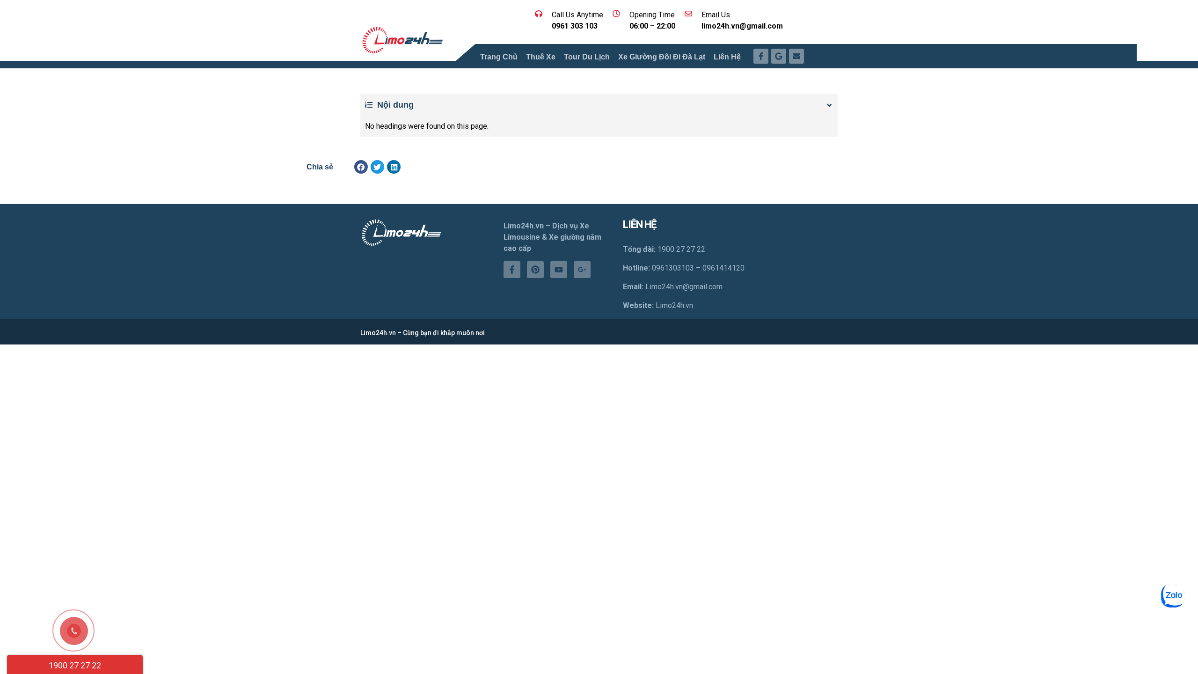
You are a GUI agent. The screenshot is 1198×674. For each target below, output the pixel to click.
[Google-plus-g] (582, 269)
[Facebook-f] (512, 269)
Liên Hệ (727, 57)
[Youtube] (558, 269)
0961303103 (673, 268)
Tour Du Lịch (587, 57)
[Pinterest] (535, 269)
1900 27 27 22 (75, 665)
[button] (361, 167)
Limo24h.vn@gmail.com (684, 286)
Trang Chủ (499, 57)
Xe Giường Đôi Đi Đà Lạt (661, 57)
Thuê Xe (540, 57)
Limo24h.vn (674, 305)
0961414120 (723, 268)
